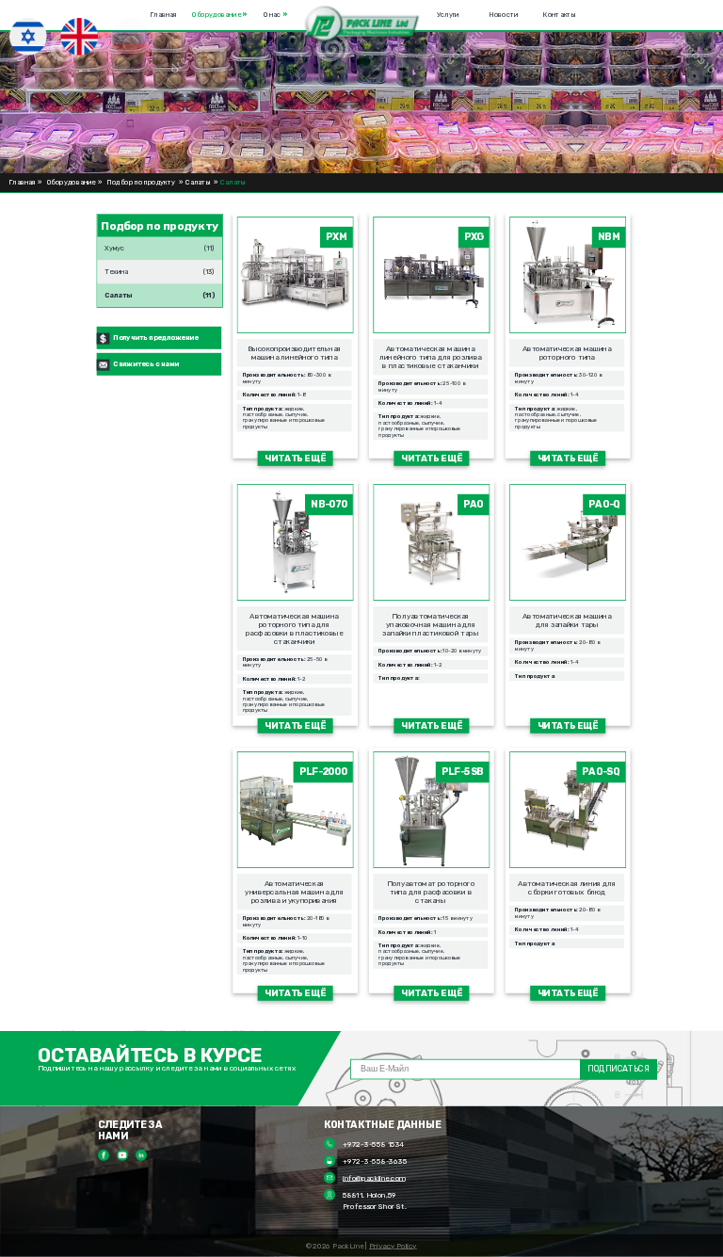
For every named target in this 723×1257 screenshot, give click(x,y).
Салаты (197, 183)
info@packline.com (374, 1178)
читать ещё (295, 458)
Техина (116, 268)
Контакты (559, 15)
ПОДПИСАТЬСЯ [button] (618, 1069)
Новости (504, 15)
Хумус (114, 245)
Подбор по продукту (141, 183)
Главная (163, 15)
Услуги (448, 15)
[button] (362, 25)
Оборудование (219, 15)
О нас (275, 15)
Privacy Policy (393, 1245)
